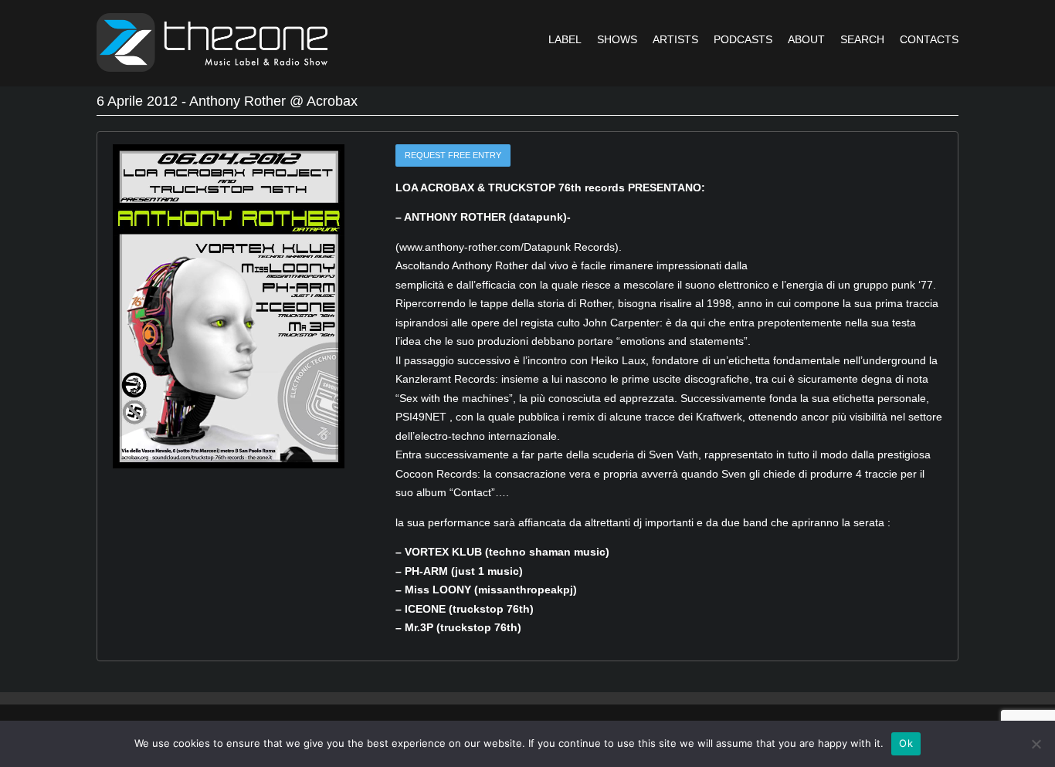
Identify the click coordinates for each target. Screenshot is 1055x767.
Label (565, 39)
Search (862, 39)
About (806, 39)
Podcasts (743, 39)
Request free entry (453, 155)
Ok (906, 743)
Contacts (929, 39)
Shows (617, 39)
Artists (675, 39)
